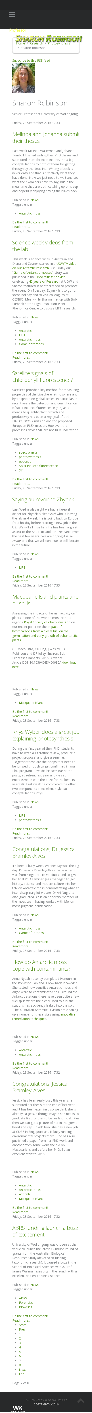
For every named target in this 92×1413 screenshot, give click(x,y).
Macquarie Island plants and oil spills (45, 600)
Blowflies (25, 1307)
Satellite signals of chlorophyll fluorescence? (42, 376)
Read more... (21, 227)
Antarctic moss (30, 213)
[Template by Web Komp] (17, 1409)
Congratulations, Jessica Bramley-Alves (39, 1087)
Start (22, 1325)
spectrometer (29, 452)
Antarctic (25, 330)
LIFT (22, 335)
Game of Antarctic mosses (33, 272)
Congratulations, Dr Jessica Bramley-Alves (43, 852)
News (34, 200)
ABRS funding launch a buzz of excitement (45, 1231)
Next (22, 1369)
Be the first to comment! (30, 222)
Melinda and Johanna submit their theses (46, 137)
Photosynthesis (59, 43)
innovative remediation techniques (43, 1016)
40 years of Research (44, 281)
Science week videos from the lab (42, 246)
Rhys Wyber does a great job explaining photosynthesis (45, 735)
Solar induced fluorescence (38, 466)
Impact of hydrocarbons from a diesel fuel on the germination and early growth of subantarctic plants (44, 633)
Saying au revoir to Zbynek (43, 499)
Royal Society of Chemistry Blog (47, 622)
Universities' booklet (50, 277)
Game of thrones (31, 344)
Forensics (26, 1302)
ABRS (23, 1298)
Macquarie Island (31, 702)
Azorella (25, 1194)
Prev (22, 1329)
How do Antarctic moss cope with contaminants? (41, 965)
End (21, 1374)
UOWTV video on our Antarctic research (44, 265)
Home (20, 43)
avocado (25, 461)
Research (36, 43)
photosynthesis (30, 457)
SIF (21, 470)
